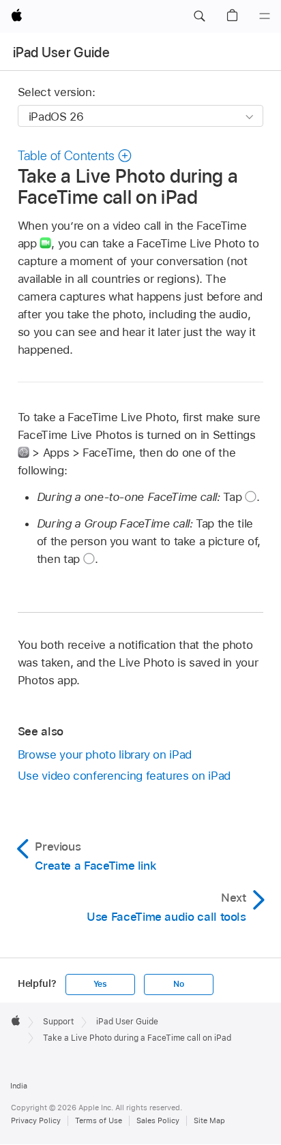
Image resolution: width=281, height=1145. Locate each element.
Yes (100, 984)
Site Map (209, 1120)
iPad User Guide (61, 52)
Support (58, 1021)
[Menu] (264, 16)
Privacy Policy (36, 1120)
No (178, 984)
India (18, 1085)
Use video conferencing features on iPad (124, 775)
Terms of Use (98, 1120)
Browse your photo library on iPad (105, 754)
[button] (199, 16)
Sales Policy (157, 1120)
